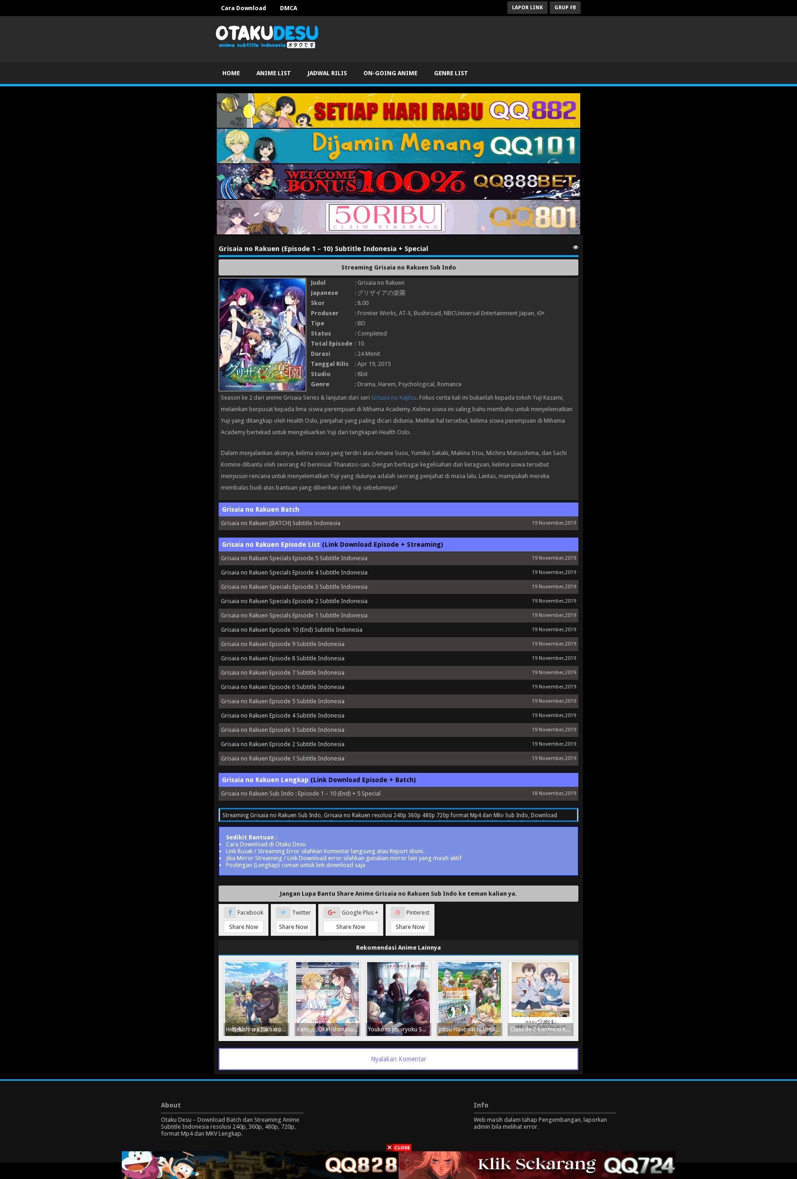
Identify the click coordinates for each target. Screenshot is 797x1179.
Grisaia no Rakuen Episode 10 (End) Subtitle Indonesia (292, 629)
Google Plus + (357, 919)
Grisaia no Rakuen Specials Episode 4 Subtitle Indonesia (294, 572)
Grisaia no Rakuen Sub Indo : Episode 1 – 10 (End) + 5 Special (301, 793)
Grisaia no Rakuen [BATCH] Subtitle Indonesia (280, 523)
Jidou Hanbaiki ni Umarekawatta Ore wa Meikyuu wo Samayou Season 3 (470, 1029)
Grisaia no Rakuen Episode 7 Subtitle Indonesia (283, 672)
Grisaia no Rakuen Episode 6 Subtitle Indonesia (283, 686)
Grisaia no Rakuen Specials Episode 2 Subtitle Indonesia (294, 601)
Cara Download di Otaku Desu (266, 844)
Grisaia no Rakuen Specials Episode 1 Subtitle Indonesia (294, 615)
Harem (387, 384)
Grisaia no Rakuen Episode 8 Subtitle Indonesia (283, 658)
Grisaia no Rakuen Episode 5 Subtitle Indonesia (283, 701)
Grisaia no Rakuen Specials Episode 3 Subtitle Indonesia (294, 586)
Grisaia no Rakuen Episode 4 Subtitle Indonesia (283, 715)
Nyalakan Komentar (398, 1059)
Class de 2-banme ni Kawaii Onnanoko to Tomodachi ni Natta (541, 1029)
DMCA (288, 8)
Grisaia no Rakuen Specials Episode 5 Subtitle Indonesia (294, 558)
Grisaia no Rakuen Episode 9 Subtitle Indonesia (283, 643)
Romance (449, 384)
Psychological (416, 384)
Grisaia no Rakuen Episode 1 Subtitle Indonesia (283, 758)
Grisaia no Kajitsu (393, 397)
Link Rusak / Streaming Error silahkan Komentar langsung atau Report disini (324, 851)
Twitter (295, 919)
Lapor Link (527, 8)
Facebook (246, 919)
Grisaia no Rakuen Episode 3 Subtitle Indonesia (283, 729)
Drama (366, 384)
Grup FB (565, 8)
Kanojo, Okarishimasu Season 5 (328, 1029)
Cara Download (243, 8)
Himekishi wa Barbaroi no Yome (257, 1029)
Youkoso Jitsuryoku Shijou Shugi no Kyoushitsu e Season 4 (399, 1029)
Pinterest (413, 919)
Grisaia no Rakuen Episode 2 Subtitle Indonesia (283, 744)
